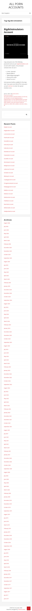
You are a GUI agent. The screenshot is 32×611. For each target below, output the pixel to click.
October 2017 (7, 584)
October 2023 (7, 339)
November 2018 (8, 539)
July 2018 (6, 553)
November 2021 (8, 419)
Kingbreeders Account (9, 130)
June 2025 (6, 268)
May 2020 (6, 482)
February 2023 (7, 367)
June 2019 (6, 521)
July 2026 (6, 226)
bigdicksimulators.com (22, 64)
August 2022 (7, 388)
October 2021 (7, 423)
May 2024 (6, 314)
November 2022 (8, 377)
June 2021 (6, 437)
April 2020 (6, 486)
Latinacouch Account (9, 169)
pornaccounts (15, 93)
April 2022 (6, 402)
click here (10, 86)
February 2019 (7, 528)
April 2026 (6, 237)
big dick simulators (9, 96)
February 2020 (7, 493)
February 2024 (7, 324)
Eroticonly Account (8, 144)
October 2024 (7, 296)
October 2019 (7, 507)
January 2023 (7, 370)
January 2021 (7, 454)
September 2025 (8, 258)
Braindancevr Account (9, 151)
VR (4, 105)
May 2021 (6, 440)
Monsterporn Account (9, 162)
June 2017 (6, 598)
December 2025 (8, 247)
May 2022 (6, 398)
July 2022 (6, 391)
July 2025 (6, 265)
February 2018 (7, 570)
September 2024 (8, 300)
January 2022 (7, 412)
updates (17, 104)
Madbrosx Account (8, 190)
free (24, 101)
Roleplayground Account (10, 186)
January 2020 (7, 497)
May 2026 (6, 233)
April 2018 (6, 563)
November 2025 (8, 251)
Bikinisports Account (9, 176)
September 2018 (8, 546)
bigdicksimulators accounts (21, 99)
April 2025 (6, 275)
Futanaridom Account (9, 155)
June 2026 (6, 230)
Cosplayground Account (9, 179)
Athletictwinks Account (9, 207)
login (5, 102)
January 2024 (7, 328)
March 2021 (7, 447)
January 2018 (7, 574)
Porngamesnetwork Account (11, 183)
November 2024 (8, 293)
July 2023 (6, 349)
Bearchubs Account (8, 204)
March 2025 (7, 279)
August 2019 (7, 514)
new (12, 102)
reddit (10, 104)
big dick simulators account (19, 96)
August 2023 (7, 346)
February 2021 (7, 451)
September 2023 (8, 342)
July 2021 (6, 433)
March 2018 (7, 567)
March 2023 (7, 363)
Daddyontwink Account (9, 211)
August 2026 (7, 223)
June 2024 (6, 310)
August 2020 (7, 472)
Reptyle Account (8, 127)
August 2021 (7, 430)
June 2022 (6, 395)
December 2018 (8, 535)
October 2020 (7, 465)
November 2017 (8, 581)
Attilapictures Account (9, 165)
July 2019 (6, 518)
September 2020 (8, 468)
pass (14, 102)
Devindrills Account (8, 141)
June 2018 (6, 556)
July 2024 (6, 307)
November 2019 (8, 504)
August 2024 (7, 303)
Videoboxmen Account (9, 197)
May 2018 (6, 560)
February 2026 (7, 244)
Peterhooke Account (9, 137)
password (21, 102)
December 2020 (8, 458)
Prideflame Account (8, 200)
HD (26, 101)
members (8, 102)
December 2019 (8, 500)
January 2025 (7, 286)
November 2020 (8, 461)
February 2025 (7, 282)
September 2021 (8, 426)
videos (25, 104)
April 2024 (6, 317)
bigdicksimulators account (9, 99)
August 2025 (7, 261)
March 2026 (7, 240)
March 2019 (7, 525)
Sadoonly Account (8, 148)
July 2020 (6, 476)
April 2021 (6, 444)
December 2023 (8, 332)
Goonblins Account (8, 158)
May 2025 (6, 272)
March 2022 (7, 405)
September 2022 (8, 384)
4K (4, 96)
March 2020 (7, 490)
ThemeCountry (21, 609)
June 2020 (6, 479)
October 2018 (7, 542)
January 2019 (7, 532)
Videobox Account (8, 193)
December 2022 (8, 374)
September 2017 (8, 588)
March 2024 (7, 321)
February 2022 (7, 409)
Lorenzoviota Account (9, 134)
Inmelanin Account (8, 172)
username (21, 104)
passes (17, 102)
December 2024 (8, 289)
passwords (6, 104)
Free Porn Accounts (8, 95)
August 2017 (7, 591)
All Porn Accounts (16, 5)
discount (16, 101)
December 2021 (8, 416)
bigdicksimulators (18, 98)
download (20, 101)
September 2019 (8, 511)
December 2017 (8, 577)
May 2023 (6, 356)
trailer (13, 104)
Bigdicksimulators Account (13, 31)
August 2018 (7, 549)
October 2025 (7, 254)
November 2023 (8, 335)
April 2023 (6, 360)
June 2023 (6, 353)
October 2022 (7, 381)
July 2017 (6, 595)
